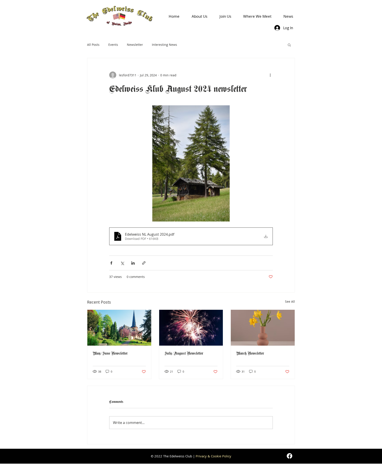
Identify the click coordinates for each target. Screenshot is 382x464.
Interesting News (164, 44)
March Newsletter (250, 353)
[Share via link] (144, 263)
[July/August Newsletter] (191, 328)
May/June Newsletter (110, 353)
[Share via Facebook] (111, 263)
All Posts (93, 44)
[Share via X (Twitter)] (122, 263)
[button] (289, 44)
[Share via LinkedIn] (133, 263)
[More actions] (270, 75)
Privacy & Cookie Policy (213, 456)
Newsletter (135, 44)
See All (290, 301)
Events (113, 44)
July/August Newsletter (183, 353)
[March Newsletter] (263, 328)
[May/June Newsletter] (119, 328)
